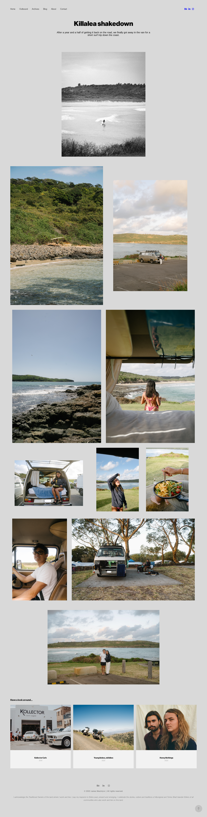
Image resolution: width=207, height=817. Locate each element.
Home (12, 9)
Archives (35, 9)
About (53, 9)
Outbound (23, 9)
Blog (45, 9)
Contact (63, 9)
